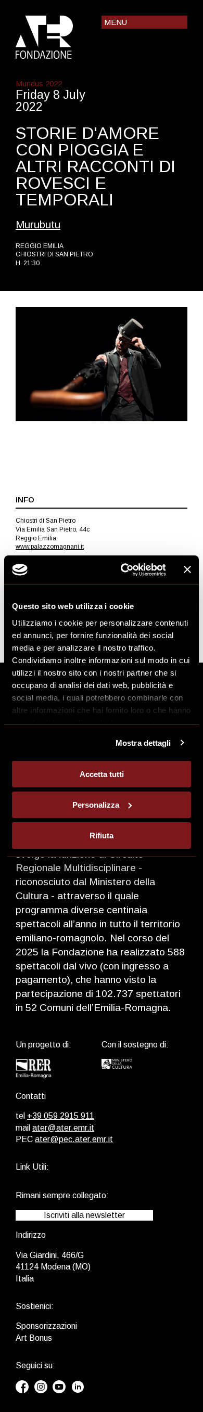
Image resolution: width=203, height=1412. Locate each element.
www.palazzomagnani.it (50, 546)
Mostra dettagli (143, 742)
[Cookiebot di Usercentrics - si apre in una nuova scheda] (124, 569)
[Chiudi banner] (187, 569)
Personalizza (95, 804)
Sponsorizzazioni (46, 1326)
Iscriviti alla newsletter (84, 1215)
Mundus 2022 (39, 83)
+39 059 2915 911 (60, 1115)
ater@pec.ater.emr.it (74, 1139)
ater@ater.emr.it (63, 1127)
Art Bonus (34, 1337)
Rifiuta (101, 835)
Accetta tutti (102, 774)
